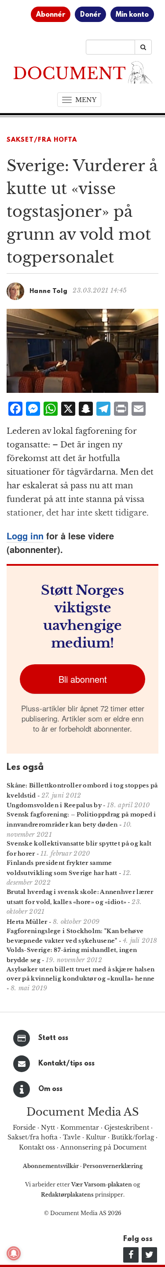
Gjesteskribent (126, 1128)
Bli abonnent (83, 679)
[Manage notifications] (14, 1253)
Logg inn (25, 535)
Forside (24, 1128)
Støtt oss (53, 1038)
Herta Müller (27, 922)
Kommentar (79, 1128)
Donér (90, 15)
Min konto (132, 15)
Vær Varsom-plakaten (101, 1184)
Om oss (50, 1089)
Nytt (48, 1128)
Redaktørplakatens (67, 1194)
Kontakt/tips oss (66, 1064)
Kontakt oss (37, 1147)
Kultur (96, 1137)
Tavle (72, 1137)
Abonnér (50, 15)
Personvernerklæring (113, 1166)
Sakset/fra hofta (32, 1137)
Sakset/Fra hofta (42, 140)
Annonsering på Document (103, 1147)
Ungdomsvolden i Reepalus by (54, 805)
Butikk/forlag (132, 1137)
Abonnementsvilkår (51, 1166)
